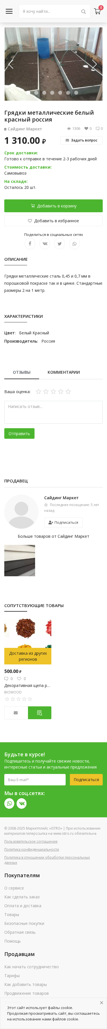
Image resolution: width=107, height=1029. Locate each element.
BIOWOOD (13, 692)
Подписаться (66, 522)
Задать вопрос (83, 140)
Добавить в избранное (56, 220)
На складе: (16, 181)
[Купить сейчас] (40, 712)
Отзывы (22, 372)
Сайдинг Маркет (25, 129)
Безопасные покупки (24, 923)
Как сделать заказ (22, 896)
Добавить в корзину (56, 206)
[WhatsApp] (9, 803)
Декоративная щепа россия (27, 685)
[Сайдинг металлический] (19, 560)
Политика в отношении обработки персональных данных (47, 860)
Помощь (12, 941)
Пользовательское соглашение (31, 841)
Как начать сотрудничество (31, 966)
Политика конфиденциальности (31, 849)
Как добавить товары (25, 984)
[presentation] (11, 63)
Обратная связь (20, 932)
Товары (11, 914)
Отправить (19, 433)
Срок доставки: (21, 152)
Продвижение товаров (26, 993)
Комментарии (64, 372)
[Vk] (22, 803)
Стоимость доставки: (28, 167)
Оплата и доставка (22, 905)
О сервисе (14, 888)
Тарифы (12, 975)
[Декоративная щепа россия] (27, 641)
